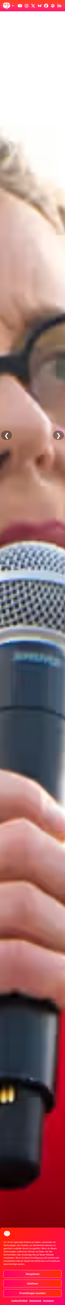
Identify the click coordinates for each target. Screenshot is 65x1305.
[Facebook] (46, 5)
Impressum (48, 1300)
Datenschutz (35, 1300)
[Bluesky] (39, 5)
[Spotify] (52, 5)
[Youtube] (20, 5)
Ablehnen (32, 1283)
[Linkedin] (59, 5)
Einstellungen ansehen (32, 1293)
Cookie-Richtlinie (19, 1300)
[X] (33, 5)
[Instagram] (26, 5)
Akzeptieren (33, 1274)
